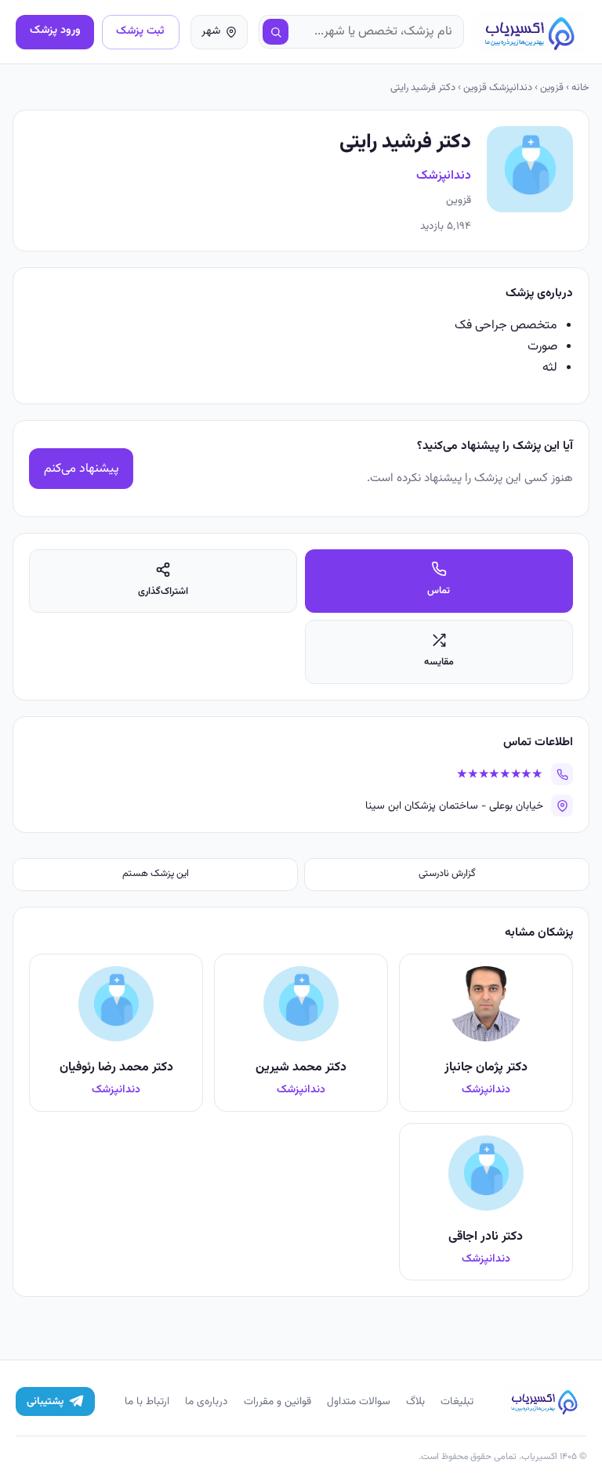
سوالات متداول (358, 1401)
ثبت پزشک (140, 31)
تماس (438, 591)
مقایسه (439, 662)
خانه (580, 88)
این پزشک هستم (155, 874)
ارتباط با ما (147, 1401)
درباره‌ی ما (206, 1401)
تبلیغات (457, 1401)
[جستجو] (276, 32)
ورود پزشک (55, 30)
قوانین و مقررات (277, 1401)
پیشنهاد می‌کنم (81, 469)
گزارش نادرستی (447, 874)
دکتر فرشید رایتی (422, 88)
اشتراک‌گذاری (163, 591)
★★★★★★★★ (499, 774)
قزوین (552, 88)
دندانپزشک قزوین (497, 88)
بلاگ (415, 1401)
